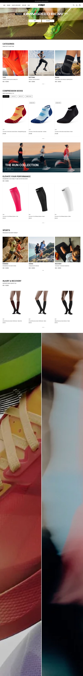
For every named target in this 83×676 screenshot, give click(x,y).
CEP (4, 129)
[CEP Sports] (41, 5)
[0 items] (79, 5)
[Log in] (76, 5)
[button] (73, 5)
